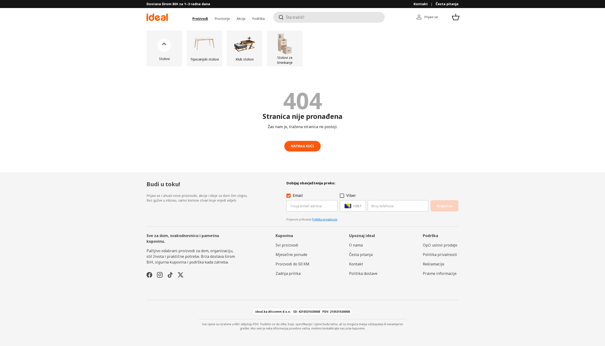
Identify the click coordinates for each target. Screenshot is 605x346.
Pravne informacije (440, 273)
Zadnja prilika (288, 273)
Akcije (241, 18)
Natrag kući (302, 146)
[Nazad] (164, 48)
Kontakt (421, 4)
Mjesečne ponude (291, 254)
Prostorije (222, 18)
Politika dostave (363, 273)
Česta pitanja (447, 4)
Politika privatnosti (324, 219)
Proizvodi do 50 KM (292, 264)
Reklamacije (433, 264)
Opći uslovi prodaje (440, 245)
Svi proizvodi (287, 245)
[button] (455, 17)
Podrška (258, 18)
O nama (356, 245)
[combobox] (329, 17)
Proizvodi (200, 18)
